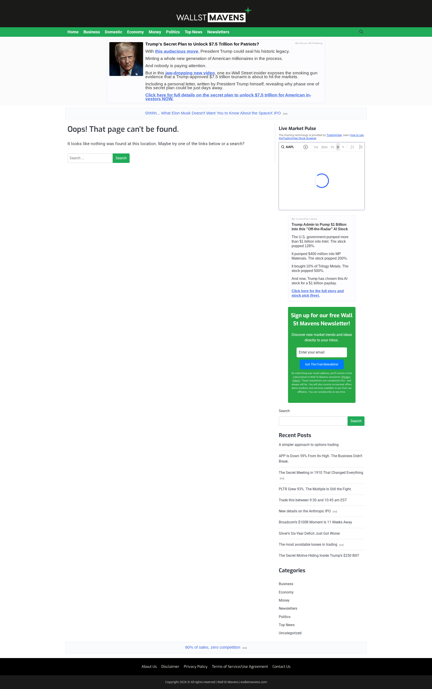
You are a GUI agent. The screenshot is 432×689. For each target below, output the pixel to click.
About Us (149, 666)
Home (73, 32)
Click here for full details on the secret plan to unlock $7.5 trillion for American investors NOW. (228, 97)
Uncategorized (290, 633)
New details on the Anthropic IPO (308, 511)
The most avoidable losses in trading (311, 544)
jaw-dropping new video (190, 73)
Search (284, 411)
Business (91, 32)
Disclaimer (170, 666)
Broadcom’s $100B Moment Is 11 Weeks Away (315, 522)
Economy (135, 32)
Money (155, 32)
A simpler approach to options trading (309, 445)
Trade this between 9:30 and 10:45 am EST (313, 500)
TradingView (334, 135)
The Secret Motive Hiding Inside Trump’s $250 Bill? (319, 555)
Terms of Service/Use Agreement (240, 666)
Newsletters (218, 32)
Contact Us (281, 666)
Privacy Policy (195, 666)
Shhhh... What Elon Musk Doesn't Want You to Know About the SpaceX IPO (216, 113)
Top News (193, 32)
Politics (173, 32)
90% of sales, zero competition (216, 647)
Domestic (113, 32)
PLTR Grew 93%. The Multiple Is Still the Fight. (315, 489)
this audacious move (176, 51)
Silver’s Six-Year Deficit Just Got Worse (309, 533)
